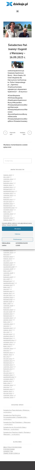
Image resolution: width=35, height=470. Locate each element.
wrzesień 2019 (8, 250)
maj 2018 (6, 275)
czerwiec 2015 (8, 324)
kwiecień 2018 (8, 277)
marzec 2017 (7, 293)
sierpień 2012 (7, 381)
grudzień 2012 (8, 375)
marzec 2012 (7, 391)
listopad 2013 (7, 363)
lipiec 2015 (6, 322)
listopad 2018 (7, 265)
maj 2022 (6, 216)
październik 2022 (8, 207)
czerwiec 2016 (8, 305)
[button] (17, 11)
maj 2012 (6, 387)
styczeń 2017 (7, 295)
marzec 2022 (7, 220)
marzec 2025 (7, 175)
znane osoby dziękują (11, 453)
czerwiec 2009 (8, 397)
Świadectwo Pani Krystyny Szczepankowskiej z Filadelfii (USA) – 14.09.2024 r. (15, 417)
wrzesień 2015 (8, 318)
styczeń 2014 (7, 358)
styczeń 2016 (7, 311)
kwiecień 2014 (8, 352)
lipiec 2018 (6, 271)
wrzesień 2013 (8, 365)
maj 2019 (6, 254)
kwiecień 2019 (8, 256)
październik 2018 (8, 267)
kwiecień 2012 (8, 389)
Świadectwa (8, 451)
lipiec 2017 (6, 287)
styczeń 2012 (7, 393)
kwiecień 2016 (8, 309)
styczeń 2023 (7, 201)
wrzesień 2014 (8, 342)
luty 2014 (6, 356)
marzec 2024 (7, 185)
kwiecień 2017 (8, 291)
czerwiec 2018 (8, 273)
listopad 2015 (7, 316)
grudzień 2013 (8, 360)
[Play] (17, 64)
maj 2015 (6, 326)
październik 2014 (8, 340)
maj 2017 (6, 289)
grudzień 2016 (8, 297)
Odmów (17, 234)
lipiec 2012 (6, 383)
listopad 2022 (7, 205)
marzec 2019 (7, 258)
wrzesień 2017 (8, 285)
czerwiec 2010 (8, 395)
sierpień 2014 (7, 344)
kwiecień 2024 (8, 183)
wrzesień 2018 (8, 269)
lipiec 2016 (6, 303)
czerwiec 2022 (8, 214)
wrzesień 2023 (8, 193)
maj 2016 (6, 307)
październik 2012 (8, 377)
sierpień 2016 (7, 301)
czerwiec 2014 (8, 348)
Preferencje (17, 239)
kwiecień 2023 (8, 199)
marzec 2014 (7, 354)
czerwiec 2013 (8, 367)
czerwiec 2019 (8, 252)
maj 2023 (6, 197)
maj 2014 (6, 350)
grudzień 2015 (8, 314)
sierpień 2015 (7, 320)
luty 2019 (6, 260)
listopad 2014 (7, 338)
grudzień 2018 (8, 263)
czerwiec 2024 (8, 179)
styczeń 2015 (7, 334)
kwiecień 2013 (8, 369)
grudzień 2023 (8, 187)
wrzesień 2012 (8, 379)
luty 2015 (6, 332)
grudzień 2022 (8, 203)
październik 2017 (8, 283)
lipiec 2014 (6, 346)
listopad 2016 (7, 299)
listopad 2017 (7, 281)
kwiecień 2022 (8, 218)
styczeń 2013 (7, 373)
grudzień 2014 (8, 336)
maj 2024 (6, 181)
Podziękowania (9, 449)
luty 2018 (6, 279)
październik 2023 (8, 191)
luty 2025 (6, 177)
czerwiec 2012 (8, 385)
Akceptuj (17, 229)
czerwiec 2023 (8, 195)
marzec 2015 (7, 330)
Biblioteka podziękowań (12, 447)
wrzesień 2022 (8, 209)
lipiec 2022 (6, 212)
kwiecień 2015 (8, 328)
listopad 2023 (7, 189)
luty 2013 (6, 371)
